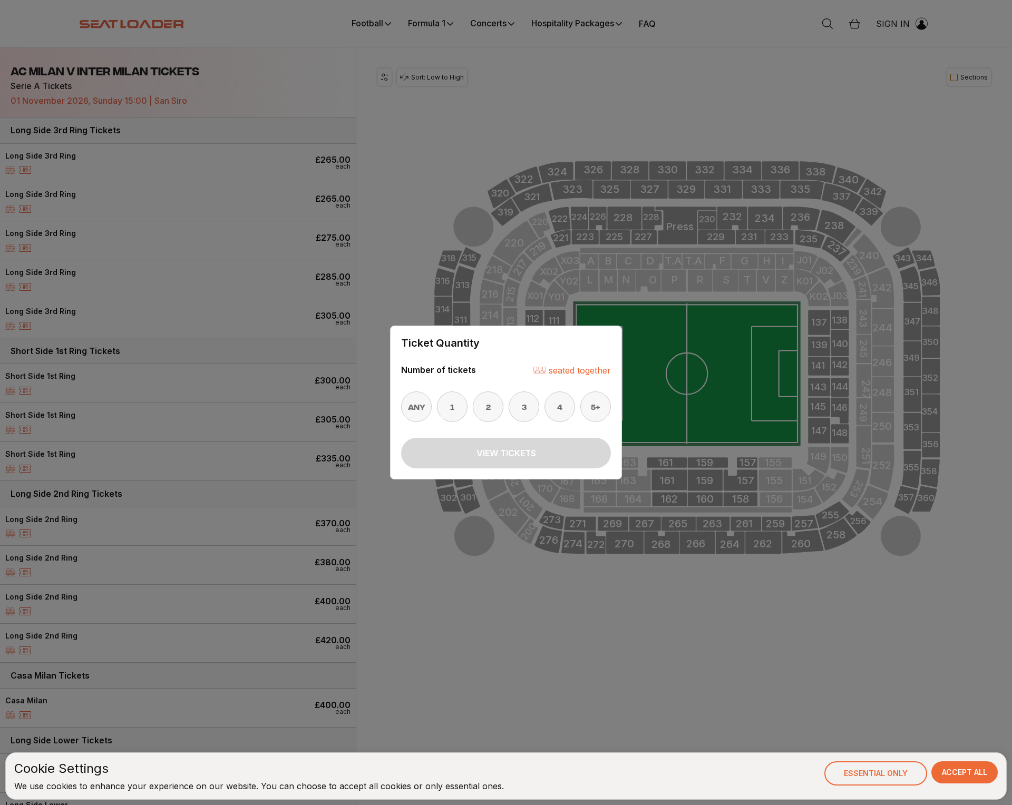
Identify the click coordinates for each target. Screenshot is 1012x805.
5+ (595, 406)
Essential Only (876, 773)
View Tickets (506, 453)
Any (416, 406)
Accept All (964, 772)
